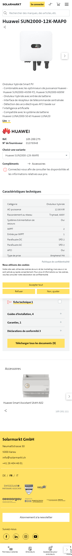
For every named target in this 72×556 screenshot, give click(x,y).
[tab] (36, 314)
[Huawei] (16, 132)
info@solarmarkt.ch (14, 457)
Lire (5, 121)
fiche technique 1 (23, 302)
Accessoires (38, 163)
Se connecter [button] (37, 4)
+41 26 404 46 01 (13, 463)
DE (4, 475)
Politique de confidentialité (55, 261)
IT (17, 475)
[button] (67, 549)
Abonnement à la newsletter (36, 517)
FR (11, 475)
